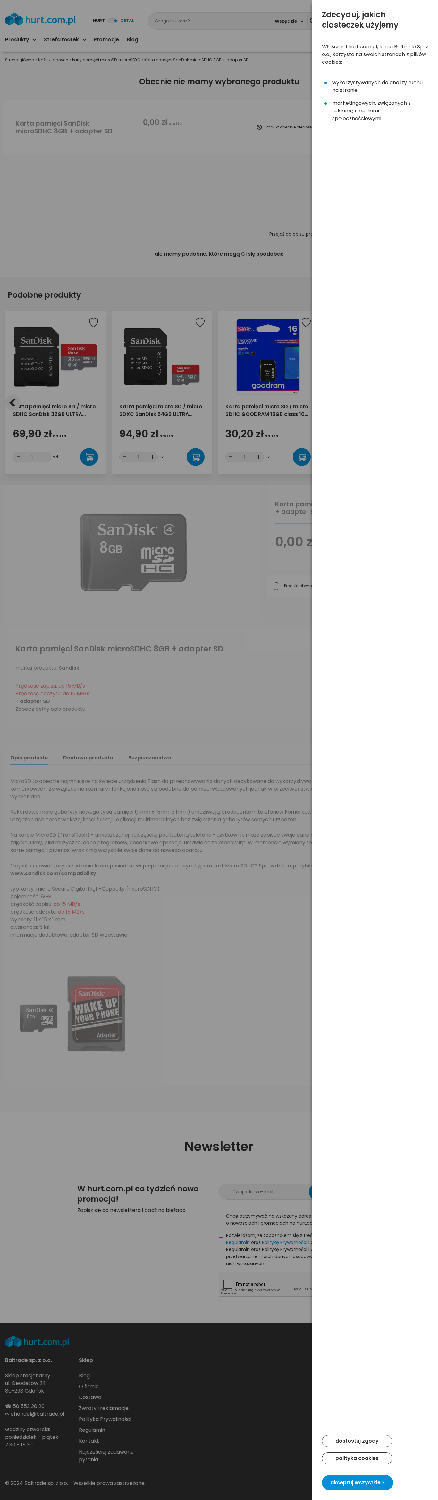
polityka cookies (357, 1458)
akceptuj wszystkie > (357, 1482)
